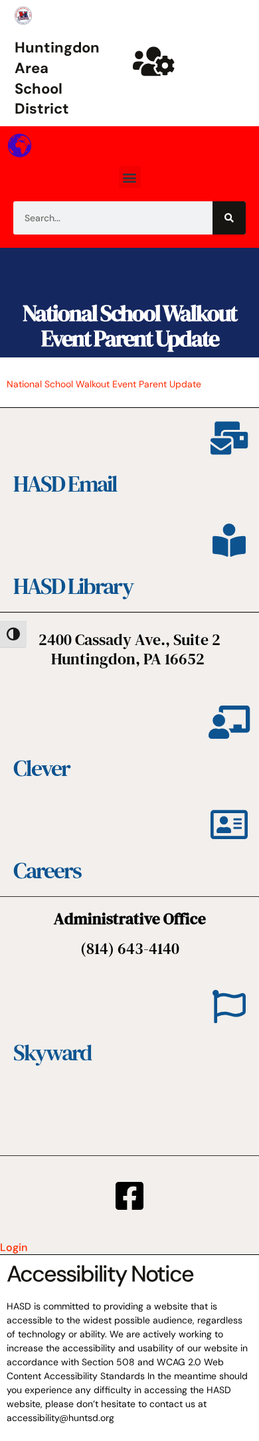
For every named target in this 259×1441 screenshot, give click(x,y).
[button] (130, 177)
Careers (47, 870)
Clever (41, 768)
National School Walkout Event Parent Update (129, 325)
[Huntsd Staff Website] (154, 61)
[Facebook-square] (129, 1196)
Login (13, 1247)
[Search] (229, 218)
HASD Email (65, 483)
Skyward (52, 1052)
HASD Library (73, 586)
